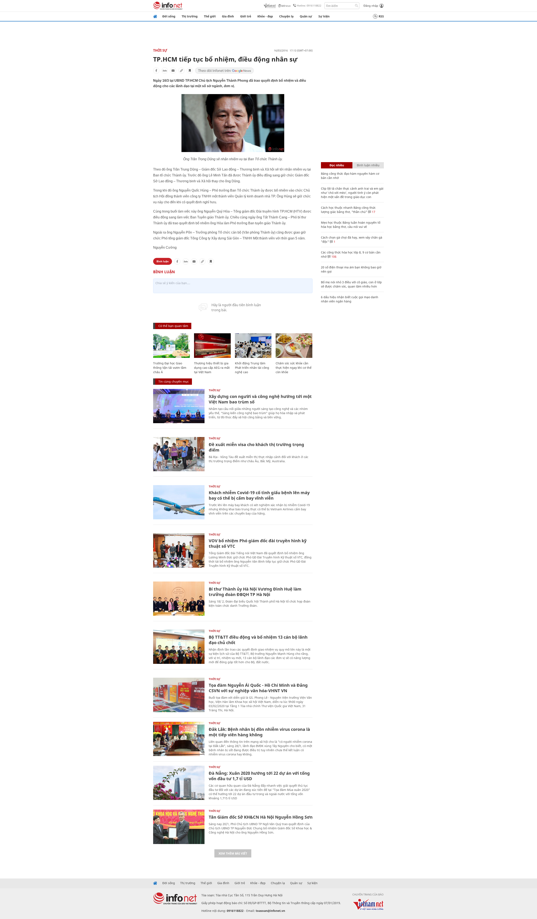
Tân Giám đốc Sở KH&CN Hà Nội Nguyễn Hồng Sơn (261, 817)
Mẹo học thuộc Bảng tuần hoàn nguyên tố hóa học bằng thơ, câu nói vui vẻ (350, 225)
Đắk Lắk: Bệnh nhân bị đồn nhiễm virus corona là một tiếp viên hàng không (259, 732)
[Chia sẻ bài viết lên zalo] (165, 70)
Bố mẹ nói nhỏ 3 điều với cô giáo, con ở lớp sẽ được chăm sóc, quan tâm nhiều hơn (351, 284)
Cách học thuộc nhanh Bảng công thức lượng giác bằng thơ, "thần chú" (348, 210)
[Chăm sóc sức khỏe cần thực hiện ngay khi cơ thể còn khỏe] (294, 345)
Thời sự (160, 50)
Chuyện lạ (286, 16)
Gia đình (228, 16)
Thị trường (190, 16)
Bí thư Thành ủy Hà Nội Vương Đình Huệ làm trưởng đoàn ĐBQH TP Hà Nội (255, 591)
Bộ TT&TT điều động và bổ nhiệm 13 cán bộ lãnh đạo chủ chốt (258, 639)
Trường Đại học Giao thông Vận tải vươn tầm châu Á (169, 367)
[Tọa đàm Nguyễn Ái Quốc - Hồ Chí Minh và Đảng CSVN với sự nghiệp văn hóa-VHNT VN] (179, 695)
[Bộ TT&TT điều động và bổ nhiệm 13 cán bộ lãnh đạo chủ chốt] (179, 647)
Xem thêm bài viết (233, 853)
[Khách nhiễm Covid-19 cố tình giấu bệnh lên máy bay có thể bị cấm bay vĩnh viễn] (179, 502)
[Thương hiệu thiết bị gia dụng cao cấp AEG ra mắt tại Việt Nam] (212, 345)
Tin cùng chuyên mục (173, 381)
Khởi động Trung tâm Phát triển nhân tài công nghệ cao (252, 367)
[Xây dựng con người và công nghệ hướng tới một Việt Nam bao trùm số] (179, 406)
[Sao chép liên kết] (181, 70)
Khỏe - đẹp (265, 16)
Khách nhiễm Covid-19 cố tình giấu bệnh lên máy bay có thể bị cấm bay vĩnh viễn (259, 495)
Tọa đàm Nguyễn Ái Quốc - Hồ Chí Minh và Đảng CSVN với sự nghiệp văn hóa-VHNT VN (258, 687)
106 (333, 257)
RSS (381, 16)
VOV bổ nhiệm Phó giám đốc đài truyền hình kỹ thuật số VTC (257, 543)
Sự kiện (324, 16)
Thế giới (210, 16)
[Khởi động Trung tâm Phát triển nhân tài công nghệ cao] (253, 345)
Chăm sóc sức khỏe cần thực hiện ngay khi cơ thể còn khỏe (294, 367)
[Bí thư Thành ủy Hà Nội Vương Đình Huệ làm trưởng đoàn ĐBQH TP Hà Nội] (179, 599)
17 (373, 212)
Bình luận (162, 261)
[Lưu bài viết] (190, 70)
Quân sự (306, 16)
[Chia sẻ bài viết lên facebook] (156, 70)
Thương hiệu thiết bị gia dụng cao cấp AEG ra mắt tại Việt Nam (212, 367)
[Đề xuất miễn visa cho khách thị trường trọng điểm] (179, 454)
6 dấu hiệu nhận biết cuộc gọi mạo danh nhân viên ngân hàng (349, 299)
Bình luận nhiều (368, 165)
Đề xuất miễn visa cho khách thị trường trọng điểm (256, 447)
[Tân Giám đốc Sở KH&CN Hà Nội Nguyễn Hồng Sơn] (179, 827)
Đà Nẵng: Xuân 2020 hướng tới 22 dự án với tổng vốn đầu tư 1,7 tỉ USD (259, 775)
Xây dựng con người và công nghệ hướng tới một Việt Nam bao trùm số (260, 399)
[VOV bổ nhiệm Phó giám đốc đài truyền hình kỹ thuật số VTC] (179, 550)
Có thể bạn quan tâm (173, 326)
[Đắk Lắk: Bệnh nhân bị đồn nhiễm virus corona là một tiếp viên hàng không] (179, 739)
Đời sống (168, 16)
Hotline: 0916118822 (309, 5)
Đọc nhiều (337, 165)
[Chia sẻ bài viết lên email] (173, 70)
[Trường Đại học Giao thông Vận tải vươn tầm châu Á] (171, 345)
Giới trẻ (245, 16)
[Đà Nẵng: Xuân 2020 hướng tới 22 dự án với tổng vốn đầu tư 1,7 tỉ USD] (179, 783)
